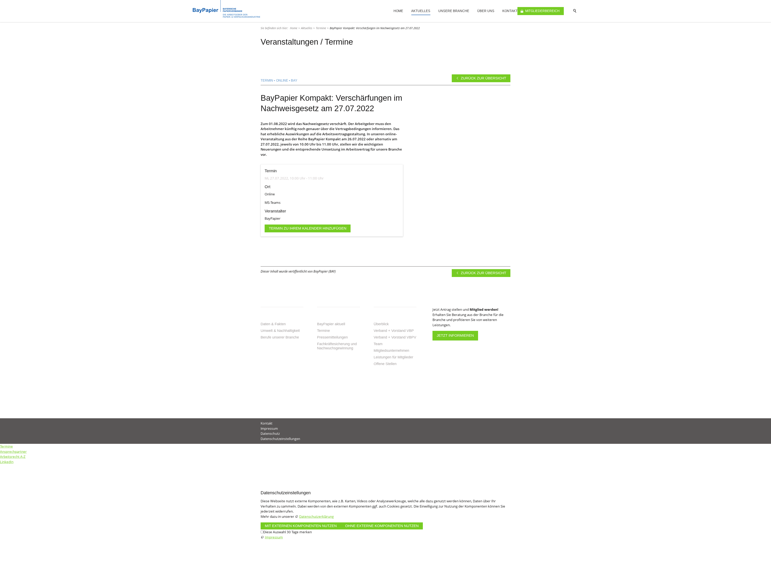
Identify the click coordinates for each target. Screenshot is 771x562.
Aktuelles (420, 11)
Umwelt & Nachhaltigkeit (280, 331)
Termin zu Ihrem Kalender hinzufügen (307, 228)
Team (378, 344)
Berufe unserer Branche (280, 337)
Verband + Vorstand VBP (394, 331)
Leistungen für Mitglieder (393, 357)
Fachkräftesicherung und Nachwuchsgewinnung (337, 346)
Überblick (381, 324)
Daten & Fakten (273, 324)
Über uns (485, 11)
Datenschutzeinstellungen (280, 439)
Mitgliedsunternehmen (391, 351)
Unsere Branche (453, 11)
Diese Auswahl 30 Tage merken (287, 532)
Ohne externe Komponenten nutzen (382, 526)
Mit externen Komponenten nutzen (301, 526)
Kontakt (510, 11)
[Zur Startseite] (226, 9)
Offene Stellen (385, 364)
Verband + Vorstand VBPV (395, 337)
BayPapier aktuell (331, 324)
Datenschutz (270, 433)
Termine (323, 331)
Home (398, 11)
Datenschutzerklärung (316, 516)
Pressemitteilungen (332, 337)
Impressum (269, 428)
